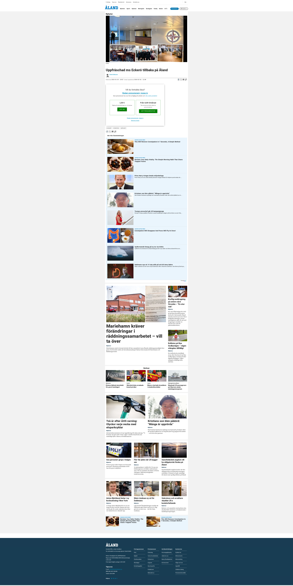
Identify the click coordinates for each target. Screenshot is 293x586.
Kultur (161, 9)
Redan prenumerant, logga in (135, 93)
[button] (109, 378)
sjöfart (123, 128)
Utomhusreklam (137, 559)
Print (135, 552)
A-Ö (166, 9)
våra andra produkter (151, 96)
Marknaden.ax (151, 573)
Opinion (134, 9)
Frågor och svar (179, 563)
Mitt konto (183, 9)
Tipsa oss (114, 2)
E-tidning (108, 2)
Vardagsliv (149, 9)
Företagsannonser (139, 549)
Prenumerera (174, 9)
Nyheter (122, 9)
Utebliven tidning (179, 569)
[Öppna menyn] (185, 2)
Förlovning (150, 552)
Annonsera (128, 2)
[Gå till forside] (111, 7)
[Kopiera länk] (186, 79)
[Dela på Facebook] (178, 79)
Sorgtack (150, 563)
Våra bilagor (136, 563)
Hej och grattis (151, 566)
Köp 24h (122, 109)
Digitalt (135, 556)
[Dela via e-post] (183, 79)
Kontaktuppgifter (138, 566)
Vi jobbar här (178, 552)
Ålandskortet (121, 2)
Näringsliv (141, 9)
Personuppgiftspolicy (167, 552)
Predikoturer (151, 569)
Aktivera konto (135, 120)
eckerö (109, 128)
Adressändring (178, 559)
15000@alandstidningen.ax (115, 569)
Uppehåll (177, 566)
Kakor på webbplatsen (167, 559)
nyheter (116, 128)
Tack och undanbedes (153, 556)
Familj (155, 9)
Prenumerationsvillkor (180, 573)
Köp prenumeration (148, 111)
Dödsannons (151, 559)
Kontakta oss (136, 2)
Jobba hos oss (165, 556)
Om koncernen (165, 563)
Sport (128, 9)
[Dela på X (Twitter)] (181, 79)
